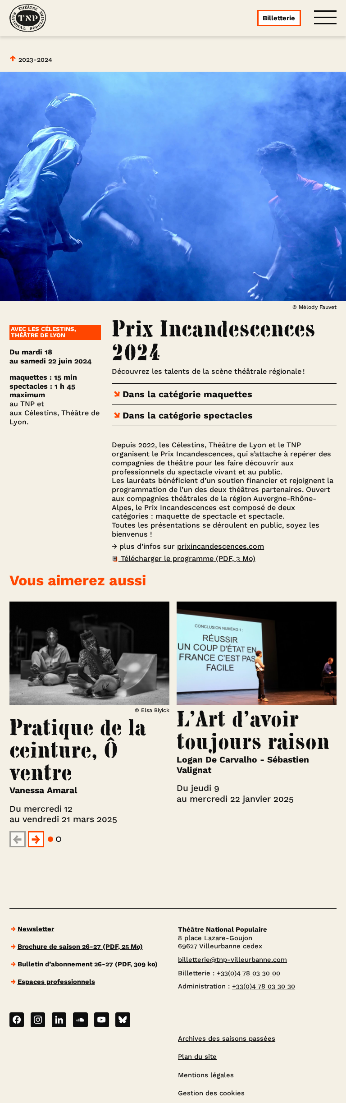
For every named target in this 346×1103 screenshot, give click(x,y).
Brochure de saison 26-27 (80, 946)
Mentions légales (206, 1075)
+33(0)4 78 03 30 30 (263, 986)
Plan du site (197, 1056)
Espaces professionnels (56, 982)
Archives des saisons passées (226, 1038)
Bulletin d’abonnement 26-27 (88, 964)
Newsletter (36, 929)
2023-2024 (34, 59)
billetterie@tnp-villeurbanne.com (232, 960)
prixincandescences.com (220, 546)
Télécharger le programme (186, 558)
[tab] (50, 839)
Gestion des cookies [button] (211, 1093)
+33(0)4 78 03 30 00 (248, 973)
